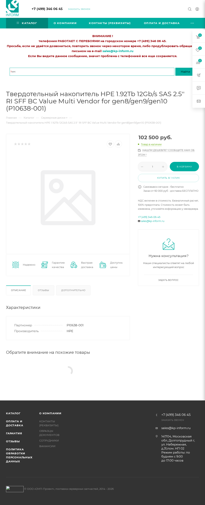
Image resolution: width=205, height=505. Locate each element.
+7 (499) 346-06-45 (149, 217)
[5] (29, 144)
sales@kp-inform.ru (152, 221)
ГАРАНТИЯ (14, 433)
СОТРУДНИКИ (49, 440)
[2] (18, 144)
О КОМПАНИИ (50, 413)
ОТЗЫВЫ (13, 441)
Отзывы (43, 290)
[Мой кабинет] (197, 9)
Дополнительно (73, 290)
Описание (18, 290)
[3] (22, 144)
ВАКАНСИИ (47, 446)
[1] (15, 144)
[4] (25, 144)
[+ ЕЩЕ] (192, 23)
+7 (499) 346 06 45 (47, 9)
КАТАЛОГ (13, 413)
